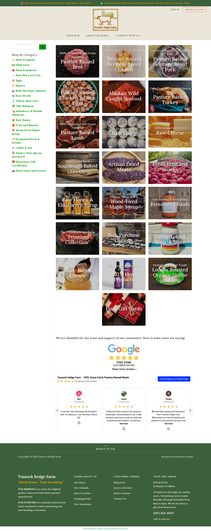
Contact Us (120, 498)
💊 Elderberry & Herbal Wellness (27, 112)
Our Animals (81, 487)
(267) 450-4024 (163, 513)
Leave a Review (123, 487)
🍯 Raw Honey (21, 120)
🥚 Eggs (17, 80)
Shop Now (120, 482)
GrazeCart (123, 529)
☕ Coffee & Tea (22, 147)
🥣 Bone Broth (21, 95)
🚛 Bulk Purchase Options (29, 90)
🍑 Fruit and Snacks (25, 125)
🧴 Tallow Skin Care (25, 101)
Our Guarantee (82, 504)
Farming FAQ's (82, 498)
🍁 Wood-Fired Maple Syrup (26, 132)
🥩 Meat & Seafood (24, 70)
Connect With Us (128, 35)
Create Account (194, 9)
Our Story (80, 482)
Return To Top (105, 448)
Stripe (189, 456)
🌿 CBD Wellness (23, 106)
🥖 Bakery (18, 85)
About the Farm (97, 35)
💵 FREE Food (20, 65)
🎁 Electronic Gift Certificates (24, 163)
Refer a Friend (122, 493)
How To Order (82, 493)
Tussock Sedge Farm (49, 456)
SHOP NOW (73, 35)
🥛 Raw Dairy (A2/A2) (26, 75)
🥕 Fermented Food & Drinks (25, 140)
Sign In (175, 9)
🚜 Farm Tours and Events (29, 170)
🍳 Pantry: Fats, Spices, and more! (27, 154)
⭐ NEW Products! (23, 59)
